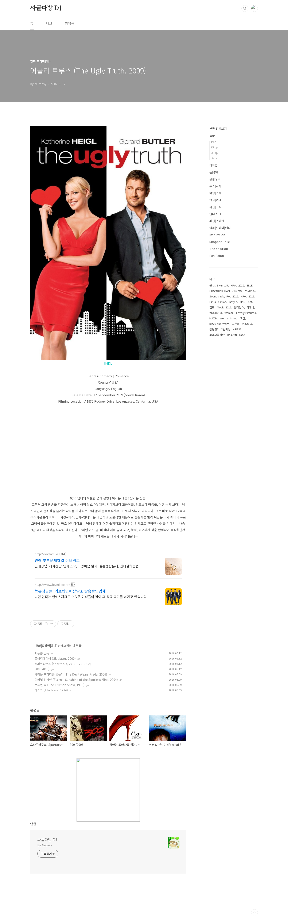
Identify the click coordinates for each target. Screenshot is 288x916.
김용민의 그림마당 (219, 329)
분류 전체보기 (218, 128)
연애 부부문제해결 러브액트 (57, 560)
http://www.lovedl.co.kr (52, 584)
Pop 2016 (232, 296)
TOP (254, 912)
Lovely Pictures (246, 313)
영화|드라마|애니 (45, 645)
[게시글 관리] (51, 624)
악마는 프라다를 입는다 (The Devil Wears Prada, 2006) (71, 674)
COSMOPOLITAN (219, 291)
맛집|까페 (215, 200)
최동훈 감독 (42, 653)
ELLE (250, 285)
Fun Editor (216, 256)
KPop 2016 (237, 285)
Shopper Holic (219, 242)
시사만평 (237, 291)
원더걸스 (239, 307)
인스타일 (247, 324)
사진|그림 (215, 207)
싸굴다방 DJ (46, 8)
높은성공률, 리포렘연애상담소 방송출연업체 (70, 590)
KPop (214, 147)
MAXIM (213, 318)
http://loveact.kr (46, 554)
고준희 (236, 324)
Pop (213, 142)
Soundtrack (216, 296)
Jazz (214, 158)
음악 (212, 136)
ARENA (237, 329)
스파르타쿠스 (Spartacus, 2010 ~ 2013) (61, 664)
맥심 (242, 318)
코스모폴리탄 (217, 335)
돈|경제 (214, 172)
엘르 (211, 307)
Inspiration (217, 235)
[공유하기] (46, 624)
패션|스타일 (216, 221)
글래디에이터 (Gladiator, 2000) (55, 658)
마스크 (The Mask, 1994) (51, 690)
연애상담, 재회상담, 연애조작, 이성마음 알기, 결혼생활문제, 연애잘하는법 (87, 565)
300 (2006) (42, 669)
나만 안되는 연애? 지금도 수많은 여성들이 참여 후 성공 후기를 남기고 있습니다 (91, 596)
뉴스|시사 (215, 186)
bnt (250, 302)
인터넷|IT (215, 214)
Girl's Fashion (217, 302)
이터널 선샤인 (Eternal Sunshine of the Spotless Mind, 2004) (76, 679)
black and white (219, 324)
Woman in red (228, 318)
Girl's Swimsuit (218, 285)
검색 (245, 8)
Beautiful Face (236, 335)
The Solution (218, 249)
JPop (214, 153)
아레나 (250, 307)
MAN (242, 302)
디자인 (213, 165)
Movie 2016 (224, 307)
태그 (49, 23)
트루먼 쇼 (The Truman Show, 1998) (59, 685)
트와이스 (250, 291)
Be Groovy (44, 845)
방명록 (69, 23)
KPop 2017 (247, 296)
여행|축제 (215, 193)
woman (229, 313)
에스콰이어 (215, 313)
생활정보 (214, 179)
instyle (233, 302)
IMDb (108, 363)
